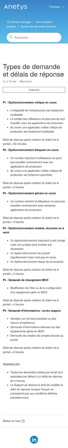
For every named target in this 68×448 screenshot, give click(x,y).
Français (54, 7)
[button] (44, 6)
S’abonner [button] (34, 89)
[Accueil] (15, 6)
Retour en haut (12, 421)
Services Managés (21, 22)
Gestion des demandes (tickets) (38, 26)
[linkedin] (34, 437)
